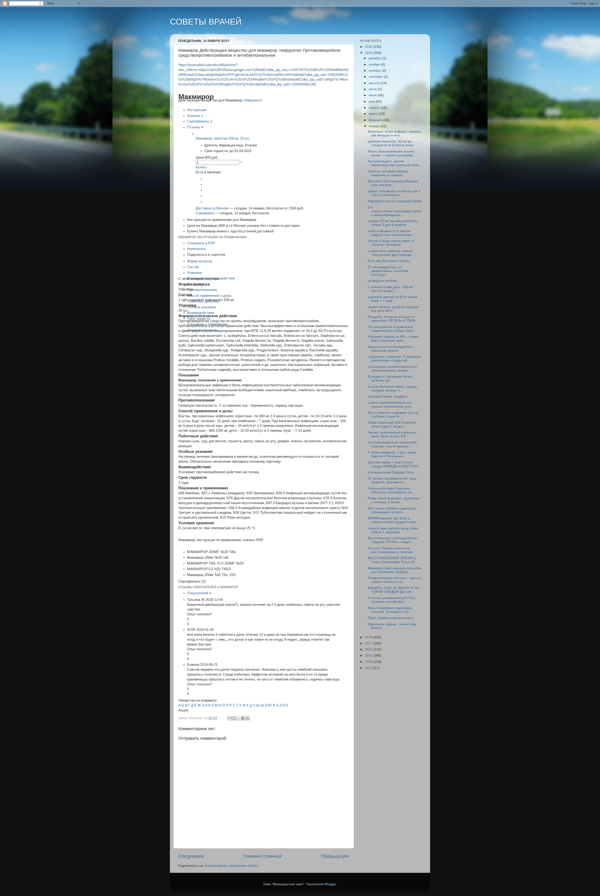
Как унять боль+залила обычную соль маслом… (393, 183)
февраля (376, 120)
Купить (201, 167)
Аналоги (195, 116)
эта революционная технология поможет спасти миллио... (392, 444)
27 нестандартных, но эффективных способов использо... (388, 270)
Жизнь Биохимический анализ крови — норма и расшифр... (392, 153)
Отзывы (195, 127)
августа (375, 83)
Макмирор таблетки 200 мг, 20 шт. (223, 138)
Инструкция (196, 110)
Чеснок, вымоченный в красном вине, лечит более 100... (392, 434)
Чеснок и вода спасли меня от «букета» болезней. (391, 242)
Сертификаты (199, 121)
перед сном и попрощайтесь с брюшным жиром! (391, 348)
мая (372, 101)
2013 (369, 668)
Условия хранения (202, 330)
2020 (369, 46)
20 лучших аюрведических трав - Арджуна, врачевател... (393, 480)
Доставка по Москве (212, 208)
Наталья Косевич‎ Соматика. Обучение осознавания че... (391, 490)
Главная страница (262, 856)
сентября (376, 76)
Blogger (330, 884)
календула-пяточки (382, 281)
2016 (369, 649)
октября (375, 70)
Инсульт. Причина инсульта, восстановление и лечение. (391, 550)
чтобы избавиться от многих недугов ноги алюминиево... (391, 233)
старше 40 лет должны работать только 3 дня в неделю (392, 223)
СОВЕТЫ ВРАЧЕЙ (206, 21)
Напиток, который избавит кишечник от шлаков (388, 173)
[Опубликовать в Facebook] (243, 718)
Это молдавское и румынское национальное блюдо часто (391, 328)
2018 (369, 637)
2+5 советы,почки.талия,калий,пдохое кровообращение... (394, 211)
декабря (375, 58)
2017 (369, 643)
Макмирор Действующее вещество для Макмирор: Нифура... (395, 570)
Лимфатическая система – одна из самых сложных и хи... (394, 580)
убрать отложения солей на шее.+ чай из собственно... (394, 193)
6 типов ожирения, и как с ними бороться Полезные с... (392, 454)
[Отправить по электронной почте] (229, 718)
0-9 (285, 705)
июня (373, 95)
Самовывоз (205, 213)
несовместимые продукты (388, 396)
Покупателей (199, 593)
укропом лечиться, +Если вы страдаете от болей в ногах (390, 143)
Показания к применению (207, 324)
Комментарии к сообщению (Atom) (231, 865)
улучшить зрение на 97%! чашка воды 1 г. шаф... (392, 298)
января (375, 126)
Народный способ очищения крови (395, 201)
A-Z (279, 705)
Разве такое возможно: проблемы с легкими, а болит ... (394, 500)
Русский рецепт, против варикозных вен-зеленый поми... (394, 163)
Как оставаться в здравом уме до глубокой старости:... (393, 414)
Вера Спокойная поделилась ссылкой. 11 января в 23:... (390, 609)
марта (374, 113)
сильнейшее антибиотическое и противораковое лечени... (392, 368)
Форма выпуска (199, 261)
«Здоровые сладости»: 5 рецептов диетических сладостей (394, 358)
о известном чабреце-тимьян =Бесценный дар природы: (390, 253)
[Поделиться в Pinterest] (247, 718)
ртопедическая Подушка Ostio (391, 472)
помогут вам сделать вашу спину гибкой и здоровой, (393, 530)
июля (373, 89)
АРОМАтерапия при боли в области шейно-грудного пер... (393, 520)
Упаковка (194, 273)
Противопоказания (202, 290)
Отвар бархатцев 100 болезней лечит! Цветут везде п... (392, 424)
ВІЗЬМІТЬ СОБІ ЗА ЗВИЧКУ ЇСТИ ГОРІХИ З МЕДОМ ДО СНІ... (393, 590)
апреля (375, 107)
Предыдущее (335, 856)
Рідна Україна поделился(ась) (391, 618)
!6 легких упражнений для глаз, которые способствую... (392, 599)
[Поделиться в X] (238, 718)
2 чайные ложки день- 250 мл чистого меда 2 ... (390, 289)
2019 (369, 53)
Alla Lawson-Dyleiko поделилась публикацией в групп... (392, 510)
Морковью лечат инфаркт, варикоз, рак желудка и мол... (395, 133)
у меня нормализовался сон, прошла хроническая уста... (391, 404)
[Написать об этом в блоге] (234, 718)
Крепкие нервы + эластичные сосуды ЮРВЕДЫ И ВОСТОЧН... (394, 464)
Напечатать (196, 249)
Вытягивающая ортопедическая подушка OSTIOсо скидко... (392, 540)
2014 (369, 662)
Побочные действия (203, 301)
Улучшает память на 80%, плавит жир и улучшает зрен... (393, 338)
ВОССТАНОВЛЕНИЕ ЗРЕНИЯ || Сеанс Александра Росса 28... (392, 560)
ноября (375, 64)
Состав (193, 267)
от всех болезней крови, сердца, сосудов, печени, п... (393, 388)
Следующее (191, 856)
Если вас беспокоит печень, (389, 261)
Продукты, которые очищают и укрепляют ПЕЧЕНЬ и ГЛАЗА (391, 318)
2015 (369, 655)
